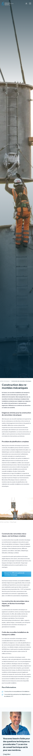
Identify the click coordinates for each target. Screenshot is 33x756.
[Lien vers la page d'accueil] (7, 3)
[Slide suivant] (32, 508)
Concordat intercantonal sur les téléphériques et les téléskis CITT (17, 695)
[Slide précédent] (1, 508)
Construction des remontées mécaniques (21, 381)
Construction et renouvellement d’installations (16, 691)
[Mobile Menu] (30, 3)
